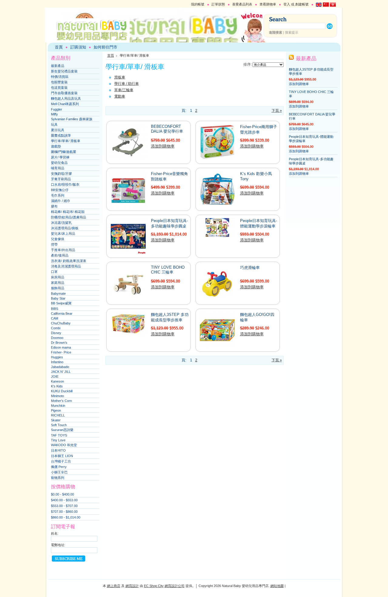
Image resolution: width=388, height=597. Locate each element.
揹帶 (54, 244)
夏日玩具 (57, 130)
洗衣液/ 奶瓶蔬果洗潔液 (68, 261)
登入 (286, 4)
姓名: (55, 533)
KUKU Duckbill (61, 391)
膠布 (54, 206)
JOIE (55, 376)
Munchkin (58, 405)
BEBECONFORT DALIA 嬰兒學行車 (167, 129)
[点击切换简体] (326, 5)
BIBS (54, 308)
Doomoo (57, 338)
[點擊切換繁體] (333, 5)
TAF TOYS (59, 435)
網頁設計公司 (175, 586)
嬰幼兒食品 (59, 162)
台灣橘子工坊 (61, 461)
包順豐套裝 (59, 82)
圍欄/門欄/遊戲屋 (63, 152)
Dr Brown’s (59, 342)
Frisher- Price (61, 352)
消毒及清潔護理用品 (66, 266)
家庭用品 (57, 282)
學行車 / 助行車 (126, 83)
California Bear (61, 313)
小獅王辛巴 (59, 472)
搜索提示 (291, 32)
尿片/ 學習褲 (60, 157)
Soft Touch (59, 425)
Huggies (57, 357)
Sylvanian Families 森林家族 (71, 119)
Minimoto (57, 396)
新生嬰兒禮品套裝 (64, 71)
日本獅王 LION (62, 456)
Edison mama (61, 347)
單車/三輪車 (123, 90)
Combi (55, 328)
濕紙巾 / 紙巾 (60, 201)
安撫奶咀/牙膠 (61, 173)
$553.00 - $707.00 (64, 506)
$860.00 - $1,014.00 (65, 517)
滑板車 (119, 77)
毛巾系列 (57, 195)
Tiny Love (58, 440)
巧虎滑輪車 (250, 267)
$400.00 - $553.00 (64, 500)
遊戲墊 (56, 146)
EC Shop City (154, 586)
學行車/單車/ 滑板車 (65, 141)
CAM (54, 318)
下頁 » (277, 110)
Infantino (57, 362)
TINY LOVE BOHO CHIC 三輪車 (168, 269)
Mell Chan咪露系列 (65, 104)
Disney (56, 333)
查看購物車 (267, 4)
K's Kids (57, 386)
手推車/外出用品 (63, 250)
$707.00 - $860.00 (64, 511)
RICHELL (58, 415)
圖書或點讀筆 (61, 135)
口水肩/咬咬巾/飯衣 (65, 184)
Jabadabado (60, 367)
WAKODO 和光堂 (64, 445)
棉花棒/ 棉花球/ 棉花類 (68, 212)
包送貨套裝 (59, 87)
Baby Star (58, 298)
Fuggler (56, 109)
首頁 (110, 55)
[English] (319, 5)
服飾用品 (57, 288)
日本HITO (58, 450)
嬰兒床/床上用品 (63, 233)
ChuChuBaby (61, 323)
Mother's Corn (61, 401)
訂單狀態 (218, 4)
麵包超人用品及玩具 (66, 98)
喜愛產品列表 (242, 4)
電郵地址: (58, 545)
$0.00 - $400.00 (62, 494)
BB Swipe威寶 (61, 303)
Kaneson (57, 381)
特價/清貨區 (60, 76)
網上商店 (113, 586)
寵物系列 (57, 477)
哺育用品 (57, 168)
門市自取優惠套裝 (64, 93)
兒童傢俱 (57, 239)
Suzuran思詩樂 (62, 430)
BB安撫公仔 (60, 190)
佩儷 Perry (59, 467)
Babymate (58, 293)
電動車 (119, 96)
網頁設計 (132, 586)
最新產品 (57, 66)
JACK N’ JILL (61, 371)
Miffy (54, 114)
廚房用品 (57, 277)
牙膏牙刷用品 (61, 179)
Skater (56, 420)
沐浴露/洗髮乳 (61, 222)
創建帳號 (302, 4)
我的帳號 (197, 4)
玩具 (54, 124)
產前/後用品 (60, 255)
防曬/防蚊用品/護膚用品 (68, 217)
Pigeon (56, 410)
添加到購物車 (163, 146)
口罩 (54, 272)
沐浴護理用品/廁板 (65, 228)
